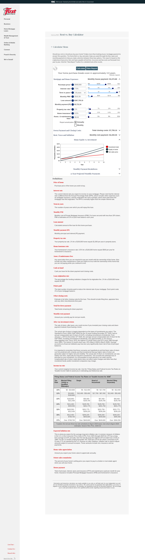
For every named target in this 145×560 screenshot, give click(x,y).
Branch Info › (11, 553)
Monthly (80, 125)
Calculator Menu (60, 47)
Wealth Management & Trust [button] (11, 37)
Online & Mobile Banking (9, 44)
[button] (87, 79)
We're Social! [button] (8, 59)
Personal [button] (7, 19)
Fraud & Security (10, 54)
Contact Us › (11, 549)
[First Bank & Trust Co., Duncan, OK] (10, 12)
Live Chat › (10, 544)
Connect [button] (7, 49)
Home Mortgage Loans (9, 30)
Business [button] (7, 24)
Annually (80, 122)
